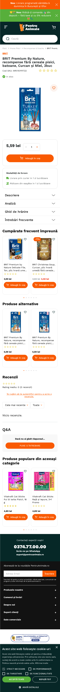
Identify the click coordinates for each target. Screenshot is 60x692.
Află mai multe (41, 663)
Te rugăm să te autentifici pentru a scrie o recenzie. (29, 395)
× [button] (56, 647)
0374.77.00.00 (30, 546)
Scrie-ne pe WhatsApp (28, 551)
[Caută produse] (8, 39)
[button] (30, 195)
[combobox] (30, 39)
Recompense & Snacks (34, 48)
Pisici (4, 48)
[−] (26, 147)
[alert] (30, 668)
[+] (37, 147)
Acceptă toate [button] (16, 679)
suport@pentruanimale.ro (30, 554)
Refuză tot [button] (45, 679)
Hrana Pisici (15, 48)
